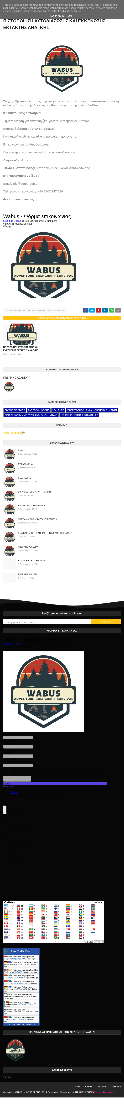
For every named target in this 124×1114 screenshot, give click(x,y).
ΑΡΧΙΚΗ (78, 1086)
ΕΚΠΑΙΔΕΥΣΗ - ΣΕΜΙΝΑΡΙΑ (32, 560)
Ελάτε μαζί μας (25, 478)
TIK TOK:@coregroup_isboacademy (79, 414)
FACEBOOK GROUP (38, 410)
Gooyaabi (109, 1092)
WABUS (22, 450)
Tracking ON (30, 1024)
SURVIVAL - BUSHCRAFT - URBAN (34, 491)
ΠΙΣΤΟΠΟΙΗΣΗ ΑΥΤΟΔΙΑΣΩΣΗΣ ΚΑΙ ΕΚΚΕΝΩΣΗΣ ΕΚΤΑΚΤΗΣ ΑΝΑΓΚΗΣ (35, 310)
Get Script (11, 1024)
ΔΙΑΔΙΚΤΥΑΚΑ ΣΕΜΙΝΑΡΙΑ (31, 505)
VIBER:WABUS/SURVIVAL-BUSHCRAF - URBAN (92, 410)
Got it (71, 16)
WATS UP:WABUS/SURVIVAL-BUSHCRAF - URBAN (31, 414)
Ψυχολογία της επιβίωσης (15, 959)
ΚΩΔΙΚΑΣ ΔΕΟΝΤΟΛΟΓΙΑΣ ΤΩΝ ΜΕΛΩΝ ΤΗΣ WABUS (45, 533)
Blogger (98, 1092)
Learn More (57, 16)
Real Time (20, 1024)
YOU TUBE (58, 410)
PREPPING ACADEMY (16, 378)
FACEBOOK (116, 1086)
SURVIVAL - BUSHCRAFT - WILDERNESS (37, 519)
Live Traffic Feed (21, 951)
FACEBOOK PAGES (15, 410)
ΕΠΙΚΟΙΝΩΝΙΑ (25, 464)
